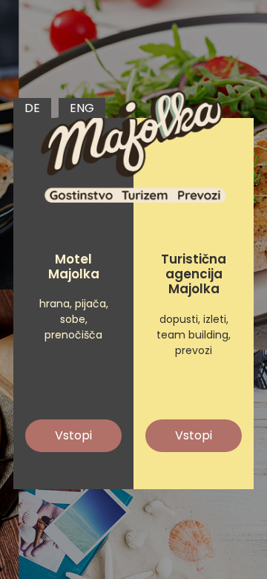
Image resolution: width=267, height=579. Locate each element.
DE (32, 108)
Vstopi (73, 435)
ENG (82, 108)
